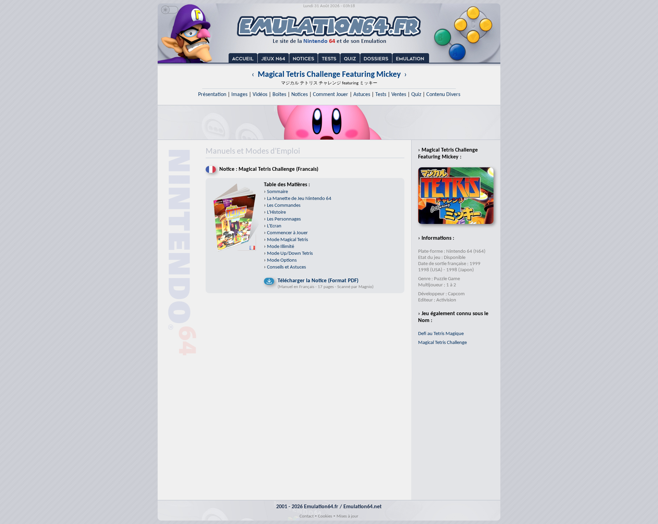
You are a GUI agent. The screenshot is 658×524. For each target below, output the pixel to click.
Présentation (212, 94)
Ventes (398, 94)
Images (239, 94)
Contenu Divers (443, 94)
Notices (299, 94)
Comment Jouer (330, 94)
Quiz (416, 94)
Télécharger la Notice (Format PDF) (318, 281)
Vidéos (260, 94)
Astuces (361, 94)
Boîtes (279, 94)
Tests (380, 94)
